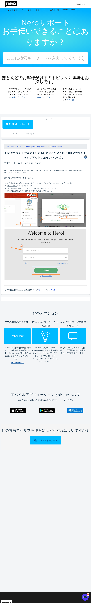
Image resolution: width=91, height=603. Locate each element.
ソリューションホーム (14, 146)
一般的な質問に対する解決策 (36, 146)
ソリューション (30, 134)
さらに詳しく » (18, 97)
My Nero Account (56, 146)
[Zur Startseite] (12, 3)
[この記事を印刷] (85, 156)
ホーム (14, 134)
